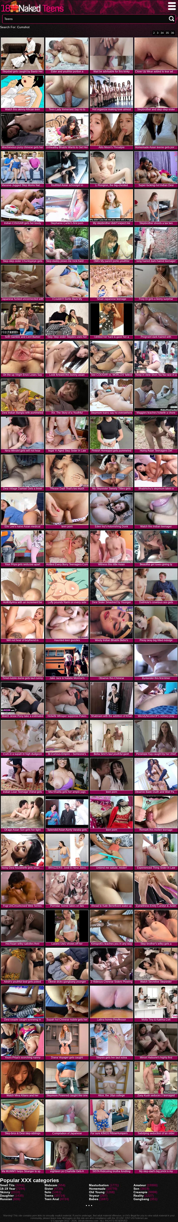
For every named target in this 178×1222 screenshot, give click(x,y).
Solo (47, 1192)
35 (167, 32)
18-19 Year (7, 1188)
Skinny (5, 1192)
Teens (48, 1195)
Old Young (97, 1192)
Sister (48, 1188)
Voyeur (94, 1195)
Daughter (7, 1195)
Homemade (97, 1188)
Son (136, 1188)
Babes (93, 1199)
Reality (139, 1195)
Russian (6, 1199)
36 (172, 32)
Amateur (140, 1185)
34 (162, 32)
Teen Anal (51, 1199)
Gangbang (141, 1199)
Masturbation (99, 1185)
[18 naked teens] (32, 12)
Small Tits (7, 1185)
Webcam (50, 1185)
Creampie (140, 1192)
